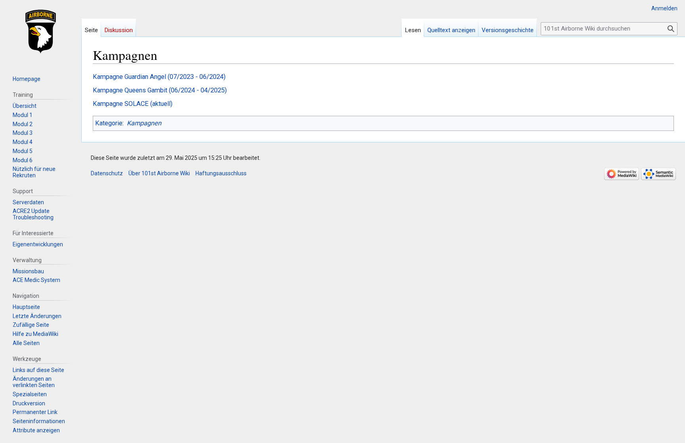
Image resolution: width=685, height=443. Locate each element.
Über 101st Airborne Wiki (159, 173)
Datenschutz (107, 173)
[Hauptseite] (41, 31)
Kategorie (108, 123)
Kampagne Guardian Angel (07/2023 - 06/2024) (159, 77)
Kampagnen (144, 123)
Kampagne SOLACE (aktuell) (132, 103)
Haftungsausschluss (221, 173)
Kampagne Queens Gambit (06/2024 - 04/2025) (160, 90)
